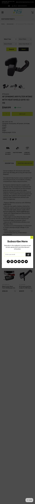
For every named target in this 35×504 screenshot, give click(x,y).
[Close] (31, 237)
